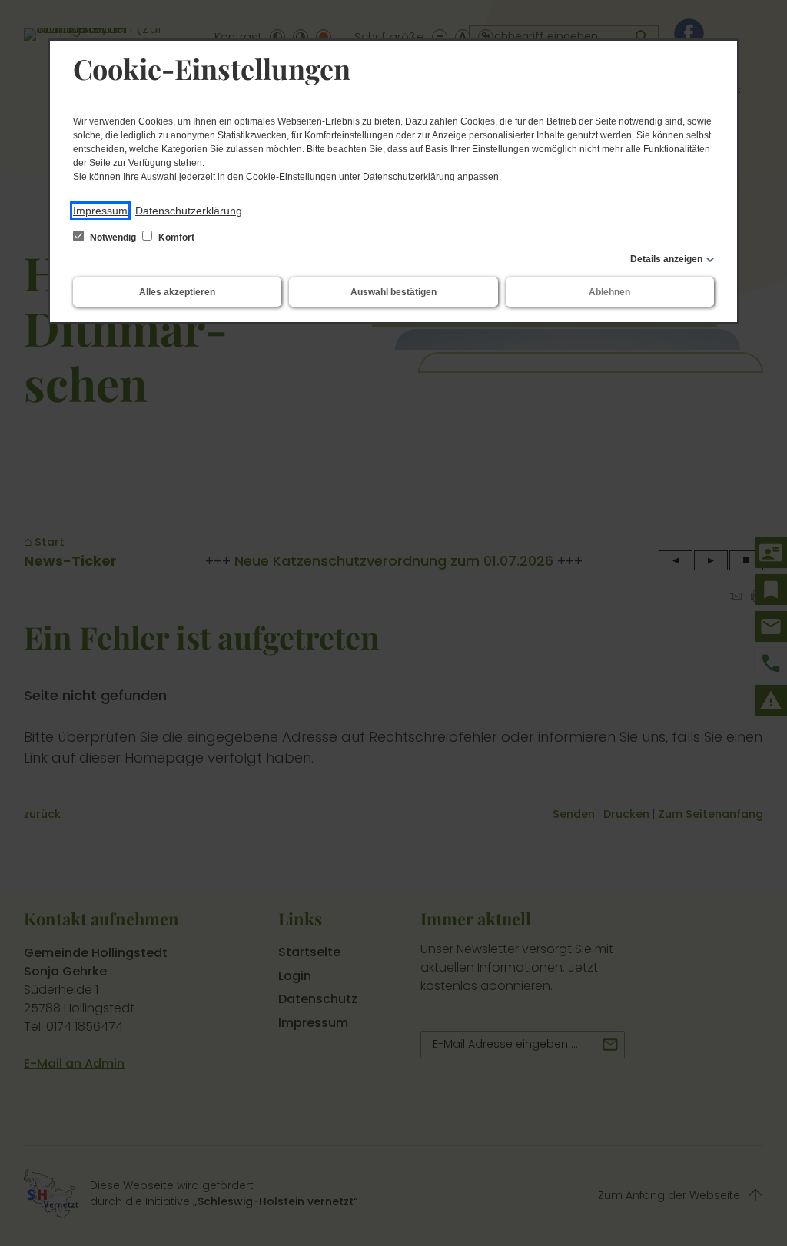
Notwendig (113, 237)
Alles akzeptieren (177, 292)
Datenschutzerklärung (188, 210)
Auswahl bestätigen (393, 292)
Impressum (100, 210)
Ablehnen (609, 292)
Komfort (175, 237)
